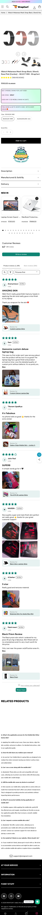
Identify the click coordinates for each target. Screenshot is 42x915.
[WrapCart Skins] (21, 6)
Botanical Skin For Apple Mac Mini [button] (21, 614)
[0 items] (39, 6)
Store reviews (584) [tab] (30, 266)
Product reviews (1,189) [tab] (11, 266)
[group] (5, 61)
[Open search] (4, 272)
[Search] (7, 6)
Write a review (21, 254)
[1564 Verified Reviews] (21, 163)
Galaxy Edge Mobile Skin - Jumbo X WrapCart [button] (22, 445)
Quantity (4, 128)
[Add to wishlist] (16, 198)
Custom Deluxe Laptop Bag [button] (19, 393)
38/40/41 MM (8, 119)
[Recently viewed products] (39, 455)
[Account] (16, 913)
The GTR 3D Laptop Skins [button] (19, 495)
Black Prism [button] (14, 677)
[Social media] (39, 459)
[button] (39, 464)
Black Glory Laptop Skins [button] (18, 564)
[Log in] (34, 7)
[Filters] (10, 272)
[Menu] (2, 6)
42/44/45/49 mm (23, 119)
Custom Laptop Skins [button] (17, 329)
